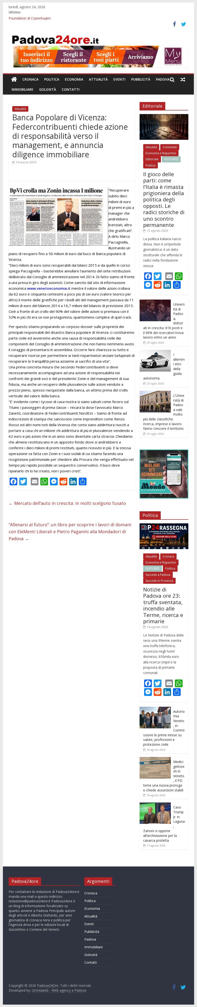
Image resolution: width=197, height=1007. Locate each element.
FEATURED (171, 159)
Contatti (71, 89)
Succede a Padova (158, 575)
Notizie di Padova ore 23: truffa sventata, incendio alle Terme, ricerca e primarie (163, 605)
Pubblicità (140, 79)
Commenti (170, 147)
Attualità (98, 79)
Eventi (119, 79)
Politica (51, 79)
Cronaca (30, 79)
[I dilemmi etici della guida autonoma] (155, 352)
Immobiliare (22, 89)
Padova (162, 79)
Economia (74, 79)
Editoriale (152, 159)
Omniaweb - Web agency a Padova (59, 990)
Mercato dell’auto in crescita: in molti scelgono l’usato (67, 503)
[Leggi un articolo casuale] (183, 79)
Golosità (47, 89)
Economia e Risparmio (161, 153)
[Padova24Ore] (14, 79)
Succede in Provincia (159, 581)
